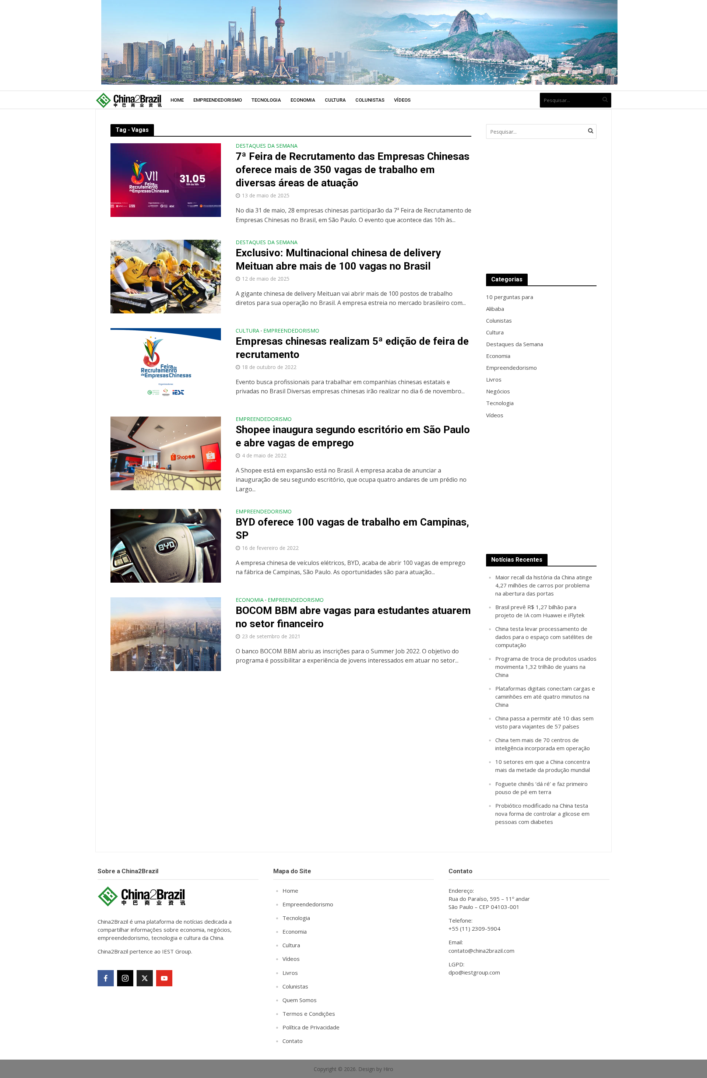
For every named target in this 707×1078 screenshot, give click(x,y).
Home (177, 100)
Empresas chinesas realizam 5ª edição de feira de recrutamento (352, 348)
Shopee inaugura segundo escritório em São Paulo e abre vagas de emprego (353, 436)
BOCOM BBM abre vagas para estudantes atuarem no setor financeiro (353, 617)
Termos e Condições (308, 1013)
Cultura (335, 100)
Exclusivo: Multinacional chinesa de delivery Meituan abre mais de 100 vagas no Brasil (338, 259)
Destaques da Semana (267, 146)
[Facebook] (106, 978)
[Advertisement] (541, 206)
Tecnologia (266, 100)
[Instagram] (125, 978)
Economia (303, 100)
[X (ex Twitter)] (145, 978)
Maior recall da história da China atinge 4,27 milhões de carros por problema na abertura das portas (543, 585)
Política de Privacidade (311, 1027)
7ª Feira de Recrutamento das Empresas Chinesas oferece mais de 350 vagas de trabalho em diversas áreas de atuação (352, 169)
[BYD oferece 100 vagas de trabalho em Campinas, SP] (165, 545)
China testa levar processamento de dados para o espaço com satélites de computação (543, 637)
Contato (292, 1040)
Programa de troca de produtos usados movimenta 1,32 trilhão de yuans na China (546, 666)
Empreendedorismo (217, 100)
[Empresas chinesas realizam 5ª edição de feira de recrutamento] (165, 364)
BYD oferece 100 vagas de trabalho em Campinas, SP (352, 528)
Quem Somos (299, 1000)
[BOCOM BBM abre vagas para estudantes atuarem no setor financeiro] (165, 633)
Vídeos (402, 100)
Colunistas (369, 100)
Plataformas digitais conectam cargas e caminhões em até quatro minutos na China (545, 696)
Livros (290, 972)
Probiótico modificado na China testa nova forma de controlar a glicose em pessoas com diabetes (542, 813)
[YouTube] (164, 978)
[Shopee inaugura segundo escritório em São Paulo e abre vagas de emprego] (165, 453)
